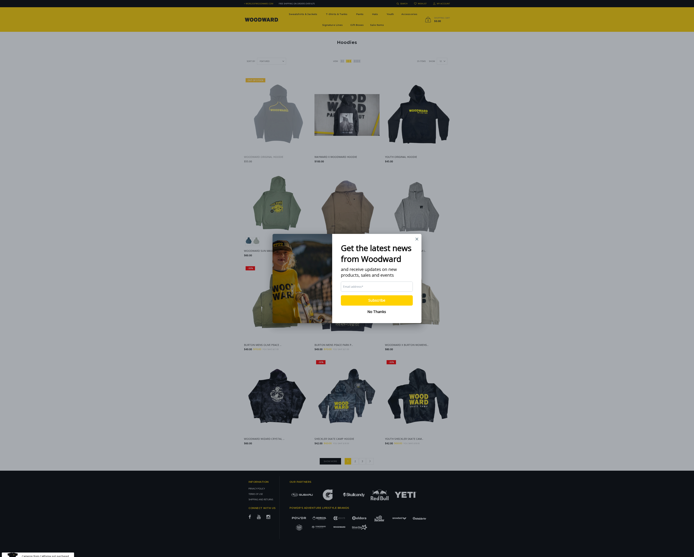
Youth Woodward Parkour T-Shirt (41, 548)
